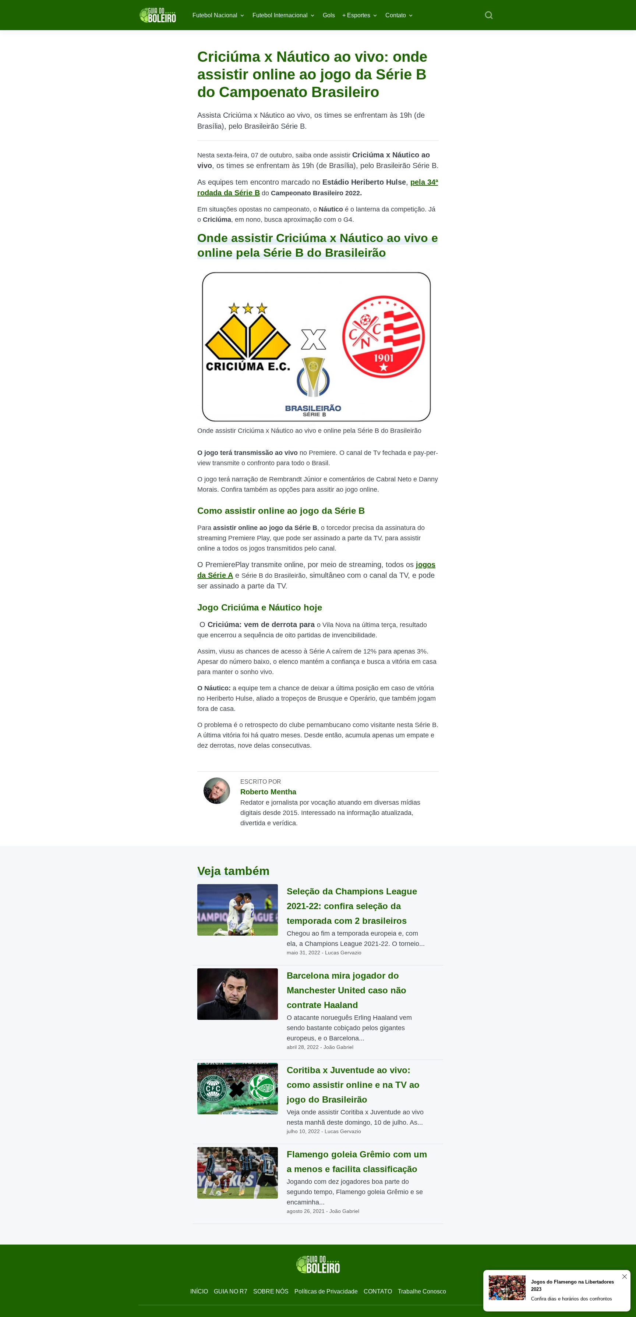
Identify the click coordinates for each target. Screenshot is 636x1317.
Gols (329, 15)
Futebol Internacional (280, 15)
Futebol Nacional (214, 15)
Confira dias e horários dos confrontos (571, 1299)
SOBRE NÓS (271, 1291)
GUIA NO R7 (230, 1291)
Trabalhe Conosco (422, 1291)
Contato (395, 15)
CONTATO (378, 1291)
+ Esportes (356, 15)
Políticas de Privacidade (326, 1291)
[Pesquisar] (488, 15)
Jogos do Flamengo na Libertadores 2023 (572, 1285)
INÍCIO (199, 1291)
